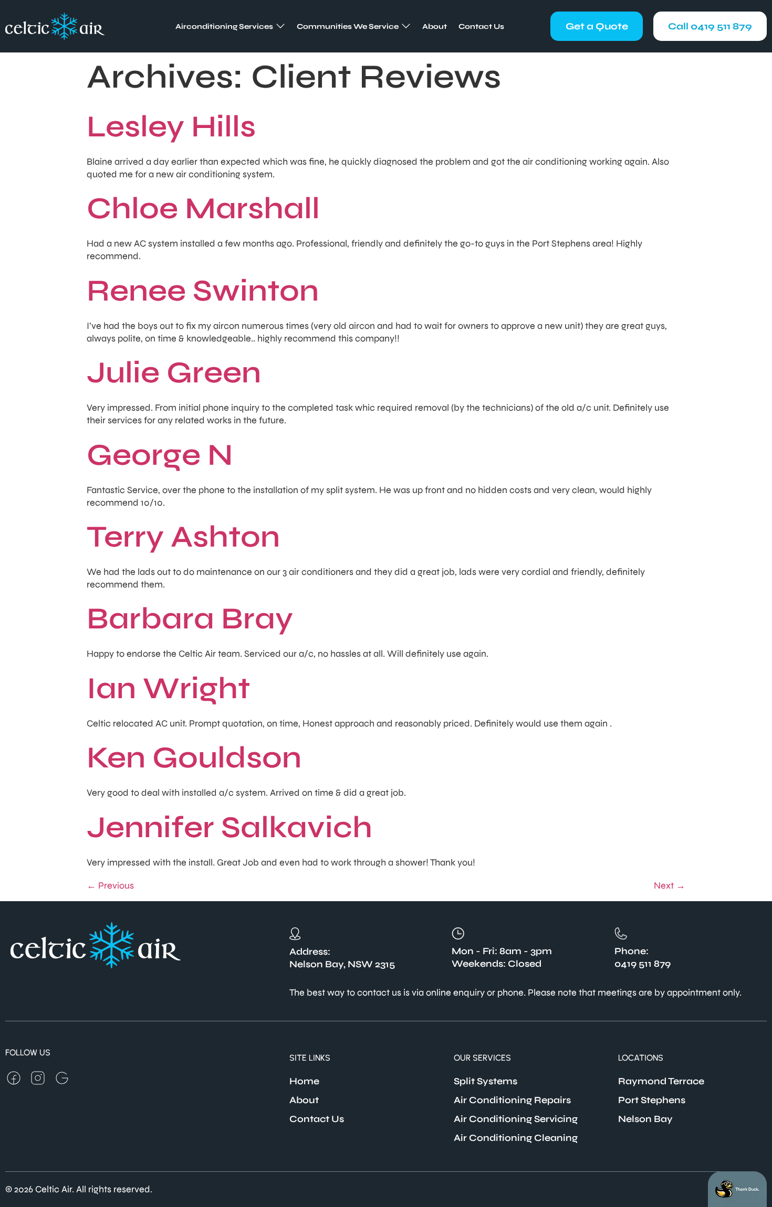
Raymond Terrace (661, 1081)
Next (669, 885)
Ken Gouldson (194, 757)
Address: (309, 951)
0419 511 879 (642, 963)
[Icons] (13, 1078)
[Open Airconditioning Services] (280, 26)
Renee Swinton (203, 290)
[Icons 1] (37, 1078)
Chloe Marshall (203, 208)
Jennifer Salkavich (229, 827)
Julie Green (174, 372)
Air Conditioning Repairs (512, 1100)
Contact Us (316, 1119)
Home (304, 1081)
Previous (110, 885)
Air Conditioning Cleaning (516, 1138)
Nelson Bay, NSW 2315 (342, 964)
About (304, 1100)
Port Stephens (651, 1100)
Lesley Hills (171, 126)
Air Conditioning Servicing (516, 1119)
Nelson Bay (645, 1119)
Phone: (631, 951)
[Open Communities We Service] (406, 26)
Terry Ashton (183, 536)
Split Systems (485, 1081)
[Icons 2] (62, 1078)
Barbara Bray (190, 618)
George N (160, 454)
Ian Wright (168, 688)
